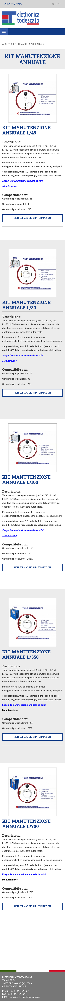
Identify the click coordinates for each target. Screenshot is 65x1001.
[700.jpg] (32, 792)
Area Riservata (13, 4)
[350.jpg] (32, 622)
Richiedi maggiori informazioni (32, 218)
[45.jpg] (32, 98)
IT (57, 4)
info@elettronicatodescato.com (25, 997)
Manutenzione (9, 186)
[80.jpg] (32, 273)
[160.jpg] (32, 447)
